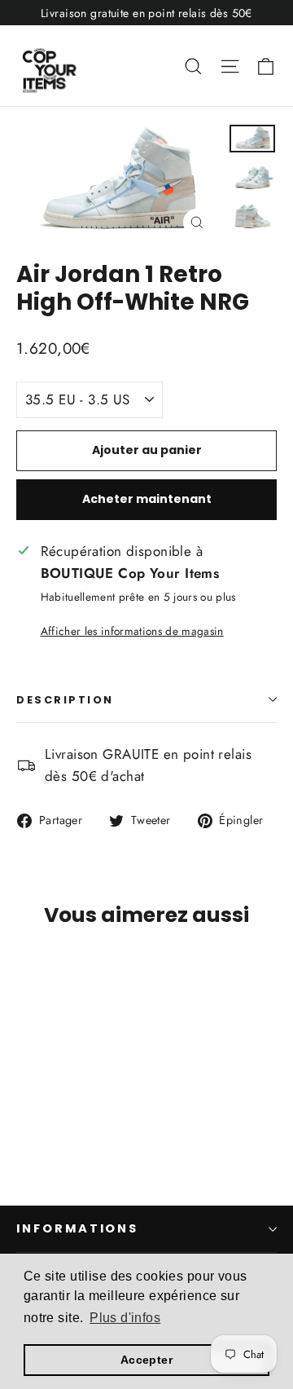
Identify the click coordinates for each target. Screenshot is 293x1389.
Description (65, 700)
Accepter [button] (146, 1359)
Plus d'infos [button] (125, 1318)
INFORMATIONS (77, 1228)
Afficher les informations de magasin (132, 631)
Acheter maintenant (147, 499)
